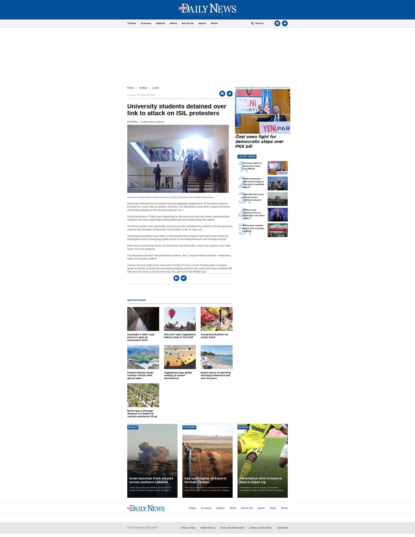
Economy (146, 23)
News (130, 88)
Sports (202, 23)
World (173, 23)
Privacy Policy (188, 528)
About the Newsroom (232, 528)
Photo (214, 23)
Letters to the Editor (260, 528)
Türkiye (131, 23)
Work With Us (208, 528)
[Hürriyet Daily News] (207, 9)
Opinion (160, 23)
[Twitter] (285, 23)
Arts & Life (188, 23)
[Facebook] (277, 23)
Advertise (282, 528)
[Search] (252, 23)
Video (273, 508)
